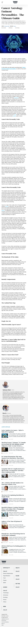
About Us (3, 623)
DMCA (3, 625)
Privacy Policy (4, 620)
